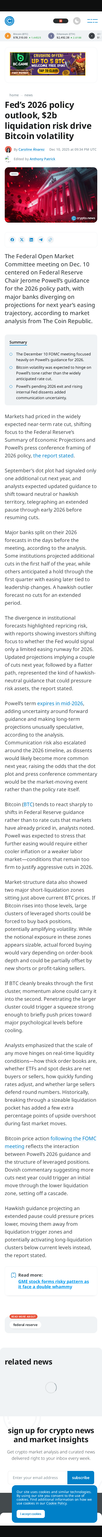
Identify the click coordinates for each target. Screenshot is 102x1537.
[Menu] (92, 20)
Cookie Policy (56, 1503)
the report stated (53, 455)
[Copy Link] (50, 239)
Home (14, 95)
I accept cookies (30, 1514)
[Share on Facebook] (12, 239)
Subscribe (80, 1477)
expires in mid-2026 (60, 703)
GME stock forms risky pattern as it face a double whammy (53, 1283)
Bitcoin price (23, 35)
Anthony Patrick (42, 159)
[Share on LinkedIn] (31, 239)
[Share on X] (21, 239)
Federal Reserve (25, 1324)
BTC (28, 804)
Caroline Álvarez (32, 149)
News (28, 95)
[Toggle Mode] (77, 21)
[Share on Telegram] (40, 239)
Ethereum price (64, 35)
